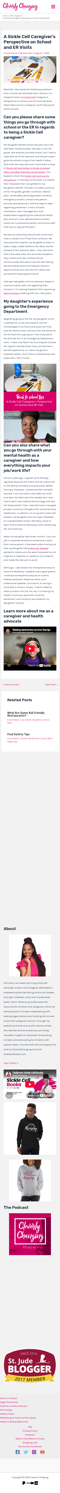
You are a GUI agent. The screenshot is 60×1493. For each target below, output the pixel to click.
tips (15, 741)
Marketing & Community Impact (18, 1417)
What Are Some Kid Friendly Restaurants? (25, 714)
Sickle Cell (30, 97)
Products (30, 1434)
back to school (11, 293)
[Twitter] (26, 1452)
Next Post (51, 684)
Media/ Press (7, 1413)
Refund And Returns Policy (30, 1438)
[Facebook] (17, 1452)
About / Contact (8, 1398)
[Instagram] (34, 1452)
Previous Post (10, 684)
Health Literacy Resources (14, 1421)
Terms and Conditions (30, 1446)
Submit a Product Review (13, 1406)
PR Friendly (6, 1409)
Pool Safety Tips (18, 734)
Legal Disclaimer (9, 1402)
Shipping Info (30, 1442)
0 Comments (10, 53)
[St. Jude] (30, 1365)
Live (22, 720)
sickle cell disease (38, 548)
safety (10, 741)
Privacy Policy (30, 1430)
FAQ (30, 1426)
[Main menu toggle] (53, 7)
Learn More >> (11, 1063)
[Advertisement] (24, 1301)
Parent (28, 720)
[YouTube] (42, 1452)
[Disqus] (30, 790)
